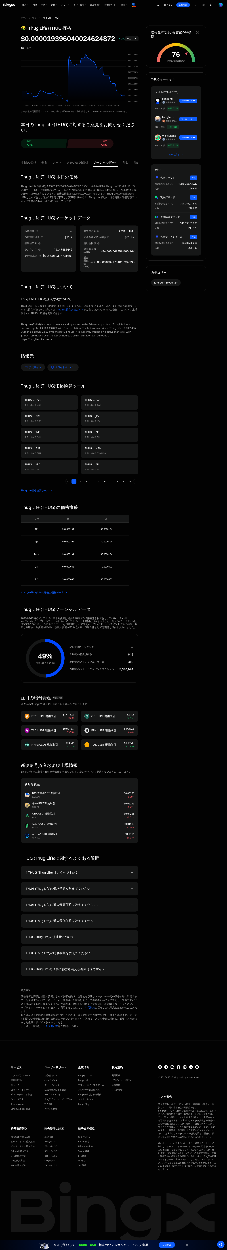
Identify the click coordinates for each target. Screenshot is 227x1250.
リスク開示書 (50, 1026)
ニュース (15, 1085)
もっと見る (174, 154)
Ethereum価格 (85, 1146)
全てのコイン (84, 1137)
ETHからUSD (50, 1146)
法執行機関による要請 (55, 1090)
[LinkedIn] (191, 1067)
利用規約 (90, 1007)
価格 (34, 18)
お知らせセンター (86, 1099)
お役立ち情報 (50, 1109)
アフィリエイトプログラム (91, 1085)
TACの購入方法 (18, 1165)
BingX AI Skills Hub (20, 1109)
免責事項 (116, 1085)
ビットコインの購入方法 (23, 1141)
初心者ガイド (50, 1075)
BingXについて (85, 1075)
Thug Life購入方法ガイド (69, 309)
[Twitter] (160, 1067)
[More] (203, 1067)
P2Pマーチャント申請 (21, 1094)
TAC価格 (82, 1165)
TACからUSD (50, 1165)
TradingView (17, 1104)
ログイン (168, 5)
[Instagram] (185, 1067)
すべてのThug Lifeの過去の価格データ (42, 592)
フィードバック (52, 1085)
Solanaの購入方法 (20, 1151)
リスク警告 (117, 1090)
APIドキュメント (52, 1094)
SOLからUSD (50, 1151)
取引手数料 (16, 1080)
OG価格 (82, 1160)
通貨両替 (48, 1137)
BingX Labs (84, 1080)
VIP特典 (48, 1104)
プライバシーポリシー (122, 1080)
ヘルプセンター (52, 1080)
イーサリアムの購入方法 (23, 1146)
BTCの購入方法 (18, 1156)
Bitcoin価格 (84, 1141)
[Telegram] (166, 1067)
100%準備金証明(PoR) (89, 1090)
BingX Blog (83, 1104)
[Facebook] (178, 1067)
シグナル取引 (17, 1099)
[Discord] (172, 1067)
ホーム (24, 18)
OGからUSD (50, 1160)
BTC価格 (82, 1156)
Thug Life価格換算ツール (35, 490)
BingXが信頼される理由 (89, 1094)
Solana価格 (83, 1151)
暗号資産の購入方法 (20, 1137)
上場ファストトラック (21, 1090)
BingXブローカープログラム (58, 1099)
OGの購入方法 (18, 1160)
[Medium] (197, 1067)
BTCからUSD (50, 1141)
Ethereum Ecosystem (165, 282)
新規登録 (183, 5)
